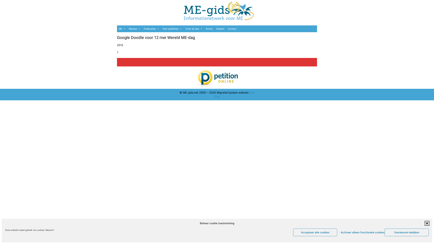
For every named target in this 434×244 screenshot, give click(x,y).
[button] (427, 223)
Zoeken (220, 28)
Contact (232, 28)
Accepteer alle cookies (315, 232)
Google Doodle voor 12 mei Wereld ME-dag (156, 37)
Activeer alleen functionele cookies (362, 232)
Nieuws (133, 28)
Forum (209, 28)
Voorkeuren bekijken (406, 232)
